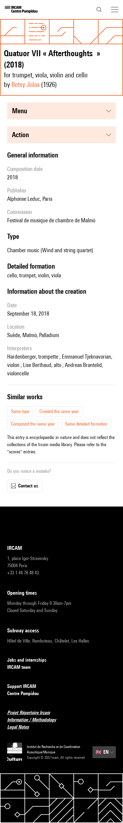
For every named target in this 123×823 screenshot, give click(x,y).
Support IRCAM (21, 686)
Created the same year (59, 411)
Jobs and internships (27, 660)
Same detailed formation (86, 424)
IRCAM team (18, 667)
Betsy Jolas (25, 84)
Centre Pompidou (23, 693)
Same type (20, 411)
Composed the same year (33, 424)
